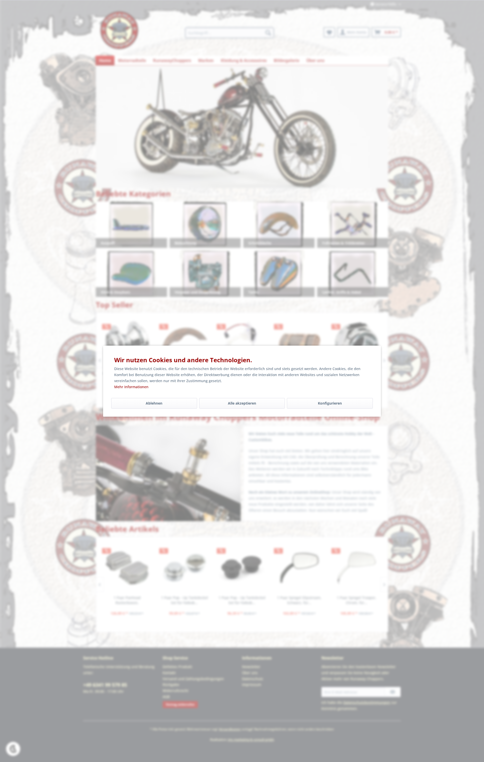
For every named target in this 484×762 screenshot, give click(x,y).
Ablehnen (154, 403)
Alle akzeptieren (242, 403)
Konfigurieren (330, 403)
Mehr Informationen (131, 386)
